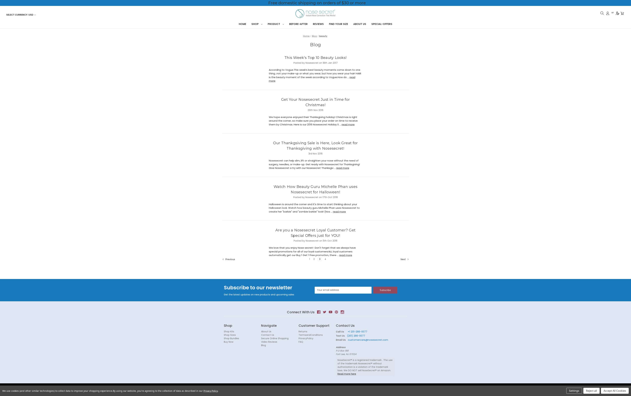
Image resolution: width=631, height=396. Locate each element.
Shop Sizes (230, 335)
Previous (230, 259)
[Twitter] (324, 312)
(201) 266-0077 (356, 335)
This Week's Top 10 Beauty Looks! (315, 57)
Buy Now (228, 341)
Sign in (607, 13)
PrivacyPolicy (306, 338)
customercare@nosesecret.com (367, 340)
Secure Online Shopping (275, 338)
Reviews (318, 24)
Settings (574, 391)
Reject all (591, 391)
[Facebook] (318, 312)
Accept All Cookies (615, 391)
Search (602, 13)
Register (617, 13)
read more (348, 124)
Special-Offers (381, 24)
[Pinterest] (336, 312)
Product (274, 24)
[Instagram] (342, 312)
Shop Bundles (231, 338)
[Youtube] (330, 312)
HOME (242, 24)
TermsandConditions (311, 335)
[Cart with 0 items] (622, 13)
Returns (303, 331)
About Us (359, 24)
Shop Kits (229, 331)
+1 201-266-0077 (357, 331)
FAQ (301, 341)
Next (403, 259)
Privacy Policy (210, 390)
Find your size (338, 24)
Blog (263, 345)
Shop (255, 24)
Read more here (347, 373)
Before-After (298, 24)
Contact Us (267, 335)
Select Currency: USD (20, 14)
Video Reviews (269, 341)
